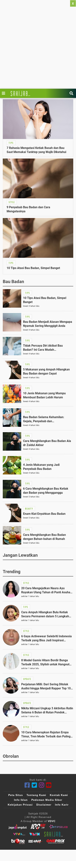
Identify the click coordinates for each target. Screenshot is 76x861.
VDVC (52, 821)
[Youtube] (48, 785)
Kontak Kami (59, 795)
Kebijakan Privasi (20, 804)
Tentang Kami (36, 795)
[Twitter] (34, 785)
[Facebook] (27, 785)
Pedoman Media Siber (46, 799)
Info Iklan (21, 799)
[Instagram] (41, 785)
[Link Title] (4, 93)
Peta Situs (15, 795)
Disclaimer (43, 804)
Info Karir (61, 804)
